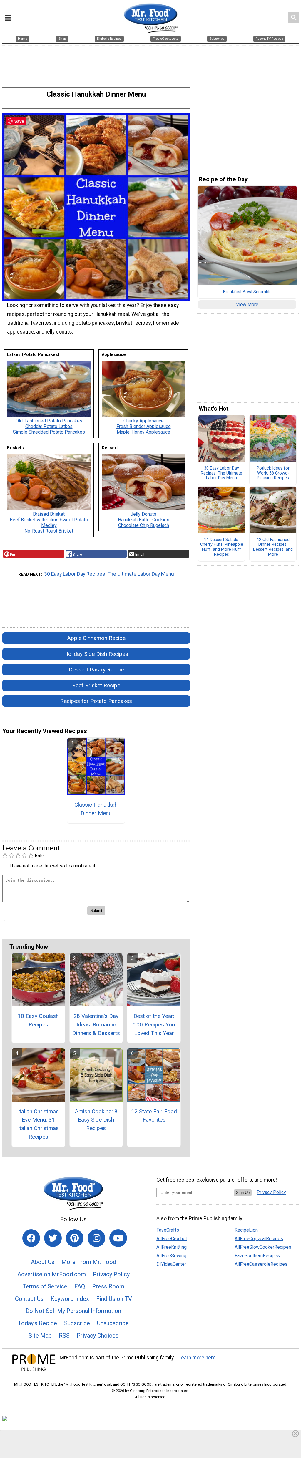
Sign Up (243, 1192)
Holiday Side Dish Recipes (96, 654)
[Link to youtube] (118, 1238)
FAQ (79, 1286)
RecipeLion (246, 1230)
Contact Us (29, 1298)
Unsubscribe (113, 1323)
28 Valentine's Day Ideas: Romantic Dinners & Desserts (96, 1024)
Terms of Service (45, 1286)
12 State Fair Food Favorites (154, 1115)
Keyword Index (70, 1298)
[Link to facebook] (31, 1238)
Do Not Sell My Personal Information (73, 1310)
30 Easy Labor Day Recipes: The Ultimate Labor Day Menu (109, 574)
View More (247, 304)
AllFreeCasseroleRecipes (261, 1264)
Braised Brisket (49, 514)
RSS (64, 1335)
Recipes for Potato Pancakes (96, 701)
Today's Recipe (37, 1323)
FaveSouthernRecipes (257, 1255)
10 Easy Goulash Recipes (38, 1020)
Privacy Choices (97, 1335)
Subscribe (77, 1323)
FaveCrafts (167, 1230)
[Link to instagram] (96, 1238)
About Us (42, 1261)
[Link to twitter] (53, 1238)
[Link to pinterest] (74, 1238)
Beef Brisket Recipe (96, 685)
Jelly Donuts (143, 514)
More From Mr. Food (88, 1261)
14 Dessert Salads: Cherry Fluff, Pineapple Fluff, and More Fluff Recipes (221, 547)
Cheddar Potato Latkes (49, 426)
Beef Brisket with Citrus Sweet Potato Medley (49, 522)
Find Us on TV (114, 1298)
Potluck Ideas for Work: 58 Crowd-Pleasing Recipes (273, 473)
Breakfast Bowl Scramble (247, 292)
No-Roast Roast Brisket (48, 531)
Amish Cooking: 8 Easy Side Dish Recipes (96, 1120)
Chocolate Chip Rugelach (143, 525)
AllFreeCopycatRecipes (259, 1238)
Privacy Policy (111, 1274)
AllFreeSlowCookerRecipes (263, 1247)
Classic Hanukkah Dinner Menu (96, 809)
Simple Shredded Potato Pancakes (49, 432)
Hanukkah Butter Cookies (143, 520)
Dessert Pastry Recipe (96, 669)
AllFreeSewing (171, 1255)
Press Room (108, 1286)
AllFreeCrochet (171, 1238)
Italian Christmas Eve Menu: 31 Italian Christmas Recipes (38, 1124)
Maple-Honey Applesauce (143, 432)
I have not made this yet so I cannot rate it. (52, 866)
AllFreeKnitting (171, 1247)
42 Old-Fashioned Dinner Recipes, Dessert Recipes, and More (273, 547)
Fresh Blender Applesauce (143, 426)
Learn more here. (197, 1358)
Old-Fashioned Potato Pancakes (49, 421)
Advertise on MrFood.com (51, 1274)
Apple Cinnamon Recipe (96, 638)
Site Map (40, 1335)
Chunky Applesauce (143, 421)
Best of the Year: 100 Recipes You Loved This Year (154, 1024)
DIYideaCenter (171, 1264)
